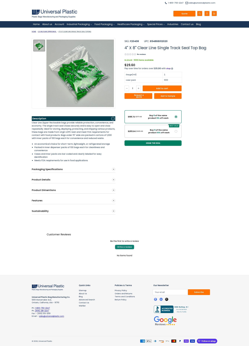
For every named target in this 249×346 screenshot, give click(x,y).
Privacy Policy (121, 290)
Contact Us (84, 302)
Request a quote (139, 96)
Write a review (124, 246)
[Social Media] (170, 309)
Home (34, 31)
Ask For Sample (168, 96)
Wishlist (82, 305)
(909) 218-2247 (42, 310)
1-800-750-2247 (42, 308)
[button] (130, 54)
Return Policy (120, 299)
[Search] (200, 13)
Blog (81, 296)
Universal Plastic (45, 341)
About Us (83, 293)
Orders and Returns (123, 293)
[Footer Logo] (48, 287)
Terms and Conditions (125, 296)
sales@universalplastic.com (51, 316)
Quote (184, 13)
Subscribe (199, 292)
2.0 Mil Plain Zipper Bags (47, 31)
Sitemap (83, 290)
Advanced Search (87, 299)
